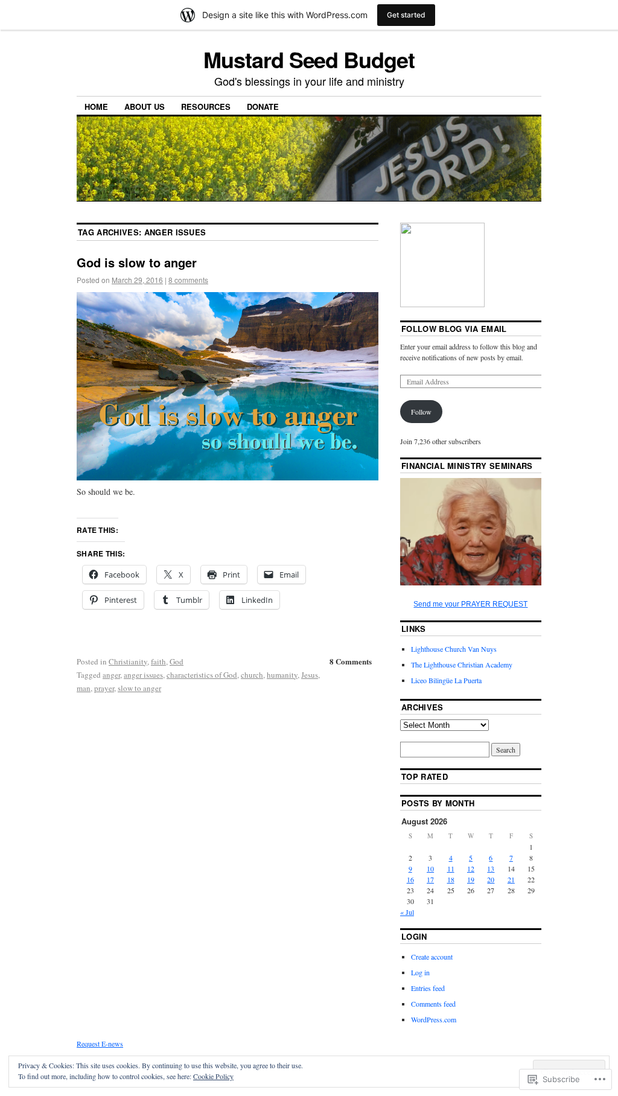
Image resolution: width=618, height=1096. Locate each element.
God (176, 661)
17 (430, 879)
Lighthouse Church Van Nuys (454, 649)
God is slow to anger (137, 262)
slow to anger (139, 688)
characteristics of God (202, 674)
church (252, 674)
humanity (282, 674)
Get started (406, 14)
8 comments (188, 280)
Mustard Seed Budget (308, 59)
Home (96, 106)
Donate (263, 106)
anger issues (143, 674)
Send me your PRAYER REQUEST (470, 604)
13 (490, 868)
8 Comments (351, 661)
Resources (206, 106)
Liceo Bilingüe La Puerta (446, 680)
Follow (421, 411)
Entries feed (428, 988)
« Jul (407, 912)
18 (450, 879)
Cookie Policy (213, 1076)
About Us (144, 106)
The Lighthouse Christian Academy (461, 664)
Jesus (309, 674)
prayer (104, 688)
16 (410, 879)
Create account (432, 956)
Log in (420, 972)
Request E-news (100, 1043)
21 (511, 879)
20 (490, 879)
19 (470, 879)
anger (111, 674)
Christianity (128, 661)
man (84, 688)
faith (158, 661)
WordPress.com (433, 1019)
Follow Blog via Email (454, 328)
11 (450, 868)
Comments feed (433, 1003)
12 (470, 868)
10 (430, 868)
